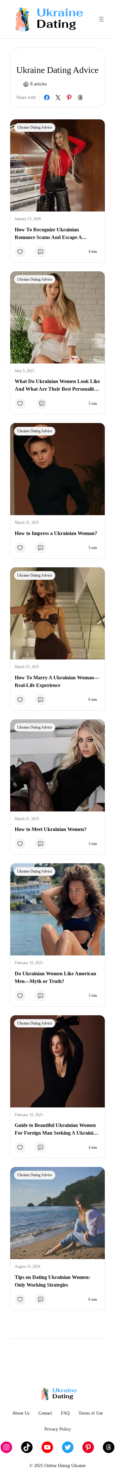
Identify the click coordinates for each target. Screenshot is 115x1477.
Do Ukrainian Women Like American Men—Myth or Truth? (55, 977)
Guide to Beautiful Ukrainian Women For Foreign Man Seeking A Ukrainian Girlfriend (57, 1129)
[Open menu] (101, 19)
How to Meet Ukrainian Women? (51, 829)
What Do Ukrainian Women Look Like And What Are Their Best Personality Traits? (57, 386)
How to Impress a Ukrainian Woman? (56, 533)
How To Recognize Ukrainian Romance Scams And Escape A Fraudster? (48, 234)
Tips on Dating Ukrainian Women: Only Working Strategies (52, 1281)
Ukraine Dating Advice (34, 127)
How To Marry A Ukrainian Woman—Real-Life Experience (57, 681)
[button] (22, 251)
